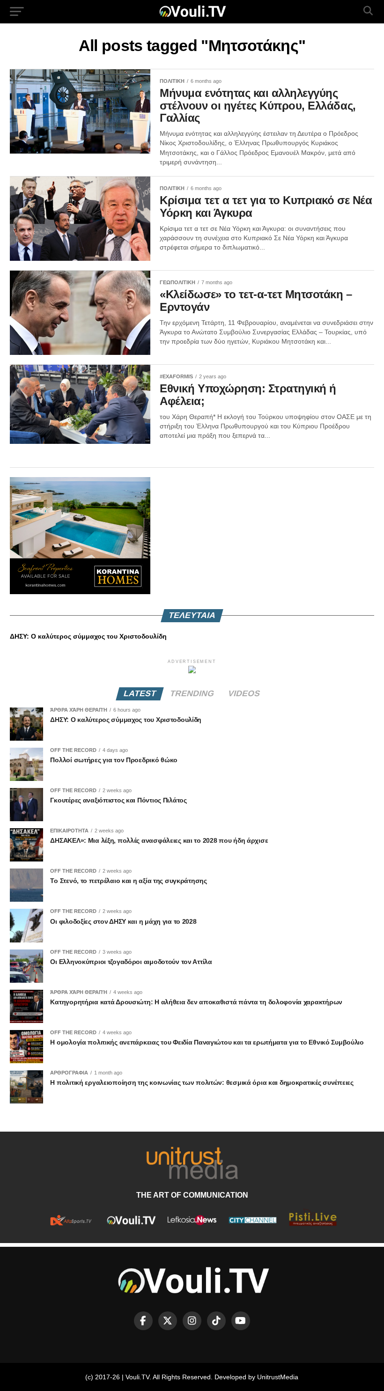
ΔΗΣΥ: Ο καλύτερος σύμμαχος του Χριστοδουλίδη (88, 636)
